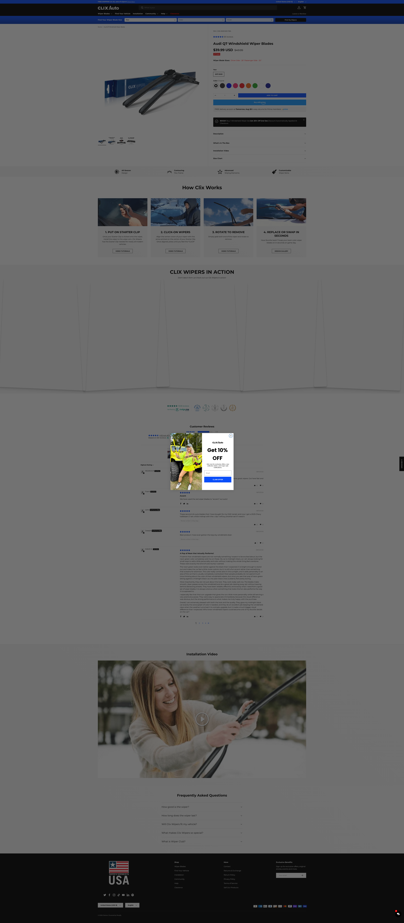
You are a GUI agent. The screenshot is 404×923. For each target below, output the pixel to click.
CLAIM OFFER (218, 479)
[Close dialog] (231, 436)
